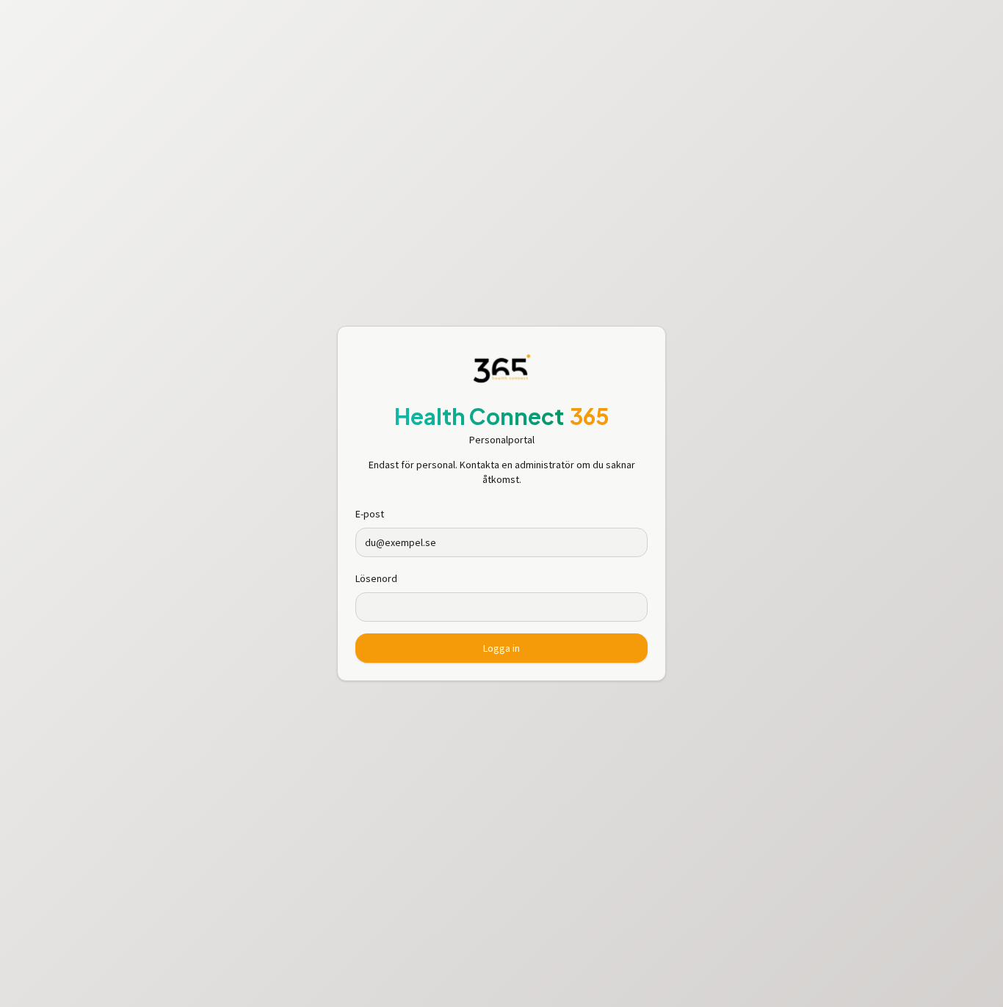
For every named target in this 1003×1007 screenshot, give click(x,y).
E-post (369, 513)
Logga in (501, 648)
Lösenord (376, 578)
